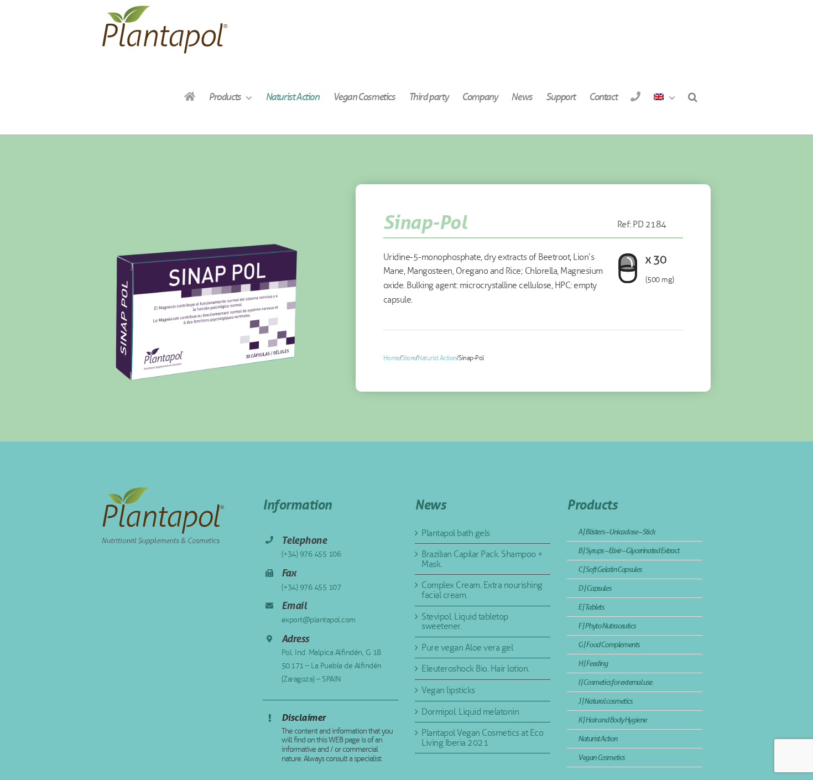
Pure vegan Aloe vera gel (467, 647)
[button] (692, 96)
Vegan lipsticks (448, 690)
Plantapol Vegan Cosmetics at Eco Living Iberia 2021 (482, 737)
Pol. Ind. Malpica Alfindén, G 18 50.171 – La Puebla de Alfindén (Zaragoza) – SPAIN (332, 666)
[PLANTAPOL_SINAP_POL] (216, 287)
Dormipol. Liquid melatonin (470, 711)
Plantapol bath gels (455, 533)
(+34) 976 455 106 (311, 554)
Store (409, 358)
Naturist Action (437, 358)
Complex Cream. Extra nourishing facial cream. (482, 590)
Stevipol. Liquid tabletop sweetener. (464, 621)
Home (391, 358)
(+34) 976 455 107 (311, 587)
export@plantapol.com (319, 620)
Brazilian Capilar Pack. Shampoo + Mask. (482, 559)
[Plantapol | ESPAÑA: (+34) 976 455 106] (635, 96)
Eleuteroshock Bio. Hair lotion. (475, 668)
